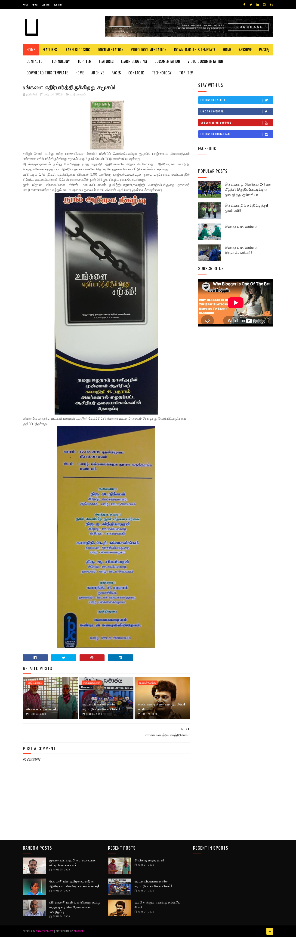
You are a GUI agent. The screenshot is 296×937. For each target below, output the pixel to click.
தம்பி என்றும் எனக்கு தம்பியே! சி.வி (161, 706)
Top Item (58, 4)
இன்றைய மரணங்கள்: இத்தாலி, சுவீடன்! (242, 249)
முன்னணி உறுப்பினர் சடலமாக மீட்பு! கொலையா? (72, 862)
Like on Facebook (212, 111)
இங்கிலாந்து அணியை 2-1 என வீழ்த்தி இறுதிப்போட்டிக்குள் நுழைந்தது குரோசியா (248, 189)
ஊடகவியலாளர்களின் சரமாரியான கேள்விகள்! (101, 706)
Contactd (35, 61)
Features (50, 49)
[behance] (271, 4)
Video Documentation (149, 49)
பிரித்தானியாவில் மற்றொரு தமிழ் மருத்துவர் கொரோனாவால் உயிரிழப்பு (75, 906)
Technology (60, 61)
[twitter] (251, 4)
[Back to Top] (269, 931)
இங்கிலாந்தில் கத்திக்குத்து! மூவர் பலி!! (246, 207)
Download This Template (195, 49)
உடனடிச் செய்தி (147, 683)
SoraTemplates (44, 931)
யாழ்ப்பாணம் (78, 94)
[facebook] (244, 4)
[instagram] (264, 4)
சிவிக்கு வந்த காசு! (41, 708)
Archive (245, 49)
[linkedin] (257, 4)
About (35, 4)
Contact (46, 4)
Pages (116, 73)
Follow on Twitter (213, 100)
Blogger (78, 931)
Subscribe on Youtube (215, 122)
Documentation (111, 49)
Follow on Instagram (215, 134)
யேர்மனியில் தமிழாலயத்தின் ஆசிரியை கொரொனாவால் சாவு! (74, 883)
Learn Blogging (77, 49)
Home (25, 4)
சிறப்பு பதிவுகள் (91, 683)
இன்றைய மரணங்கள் (241, 226)
